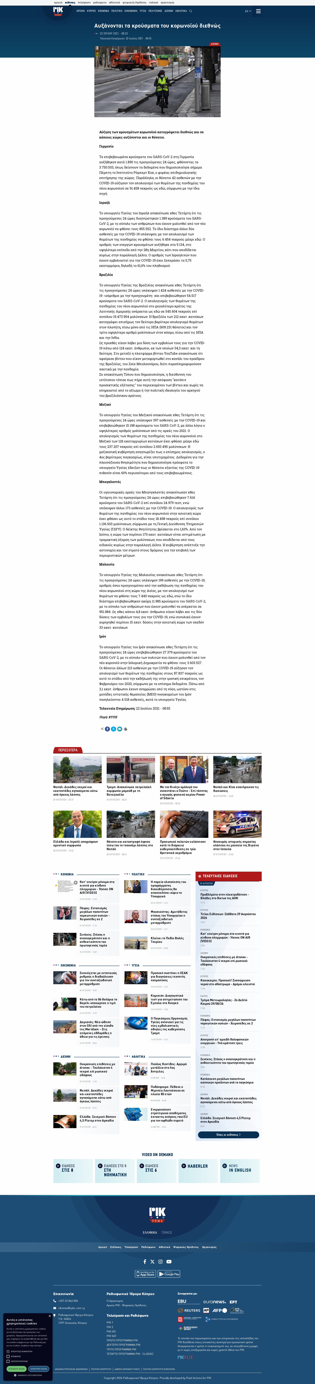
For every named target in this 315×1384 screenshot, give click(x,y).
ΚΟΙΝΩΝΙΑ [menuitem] (103, 11)
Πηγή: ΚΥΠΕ (108, 717)
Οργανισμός (209, 1247)
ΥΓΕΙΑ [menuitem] (143, 11)
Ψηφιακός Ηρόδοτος (186, 1247)
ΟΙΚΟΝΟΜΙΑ (68, 965)
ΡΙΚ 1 (110, 1322)
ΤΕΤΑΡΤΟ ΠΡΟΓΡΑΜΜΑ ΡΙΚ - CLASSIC (130, 1354)
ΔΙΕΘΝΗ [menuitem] (169, 11)
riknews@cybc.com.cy (71, 1308)
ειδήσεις (70, 2)
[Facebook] (145, 1262)
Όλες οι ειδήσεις (228, 1135)
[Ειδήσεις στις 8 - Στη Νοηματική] (115, 1171)
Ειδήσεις (115, 1247)
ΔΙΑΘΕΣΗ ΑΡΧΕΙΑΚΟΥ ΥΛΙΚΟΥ (127, 1369)
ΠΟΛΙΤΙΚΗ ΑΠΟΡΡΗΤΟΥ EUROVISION (159, 1369)
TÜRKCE (166, 1232)
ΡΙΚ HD (111, 1331)
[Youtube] (169, 1262)
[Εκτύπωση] (125, 729)
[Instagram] (160, 1262)
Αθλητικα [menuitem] (181, 11)
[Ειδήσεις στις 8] (73, 1171)
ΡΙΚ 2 (110, 1327)
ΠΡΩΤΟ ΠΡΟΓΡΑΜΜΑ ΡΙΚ (122, 1340)
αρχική (58, 2)
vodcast (153, 2)
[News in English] (240, 1171)
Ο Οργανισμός (115, 1301)
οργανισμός (167, 2)
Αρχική (102, 1247)
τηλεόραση (84, 2)
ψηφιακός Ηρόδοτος (135, 2)
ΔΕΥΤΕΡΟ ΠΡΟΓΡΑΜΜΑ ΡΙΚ (123, 1345)
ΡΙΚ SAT (111, 1336)
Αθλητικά (164, 1247)
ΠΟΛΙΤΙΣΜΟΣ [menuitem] (155, 11)
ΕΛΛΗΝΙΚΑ (150, 1232)
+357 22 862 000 (68, 1301)
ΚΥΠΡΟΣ (204, 890)
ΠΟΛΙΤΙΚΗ (138, 874)
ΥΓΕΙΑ (135, 965)
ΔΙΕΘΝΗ (214, 44)
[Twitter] (152, 1262)
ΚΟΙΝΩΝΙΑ (67, 874)
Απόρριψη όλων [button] (39, 1369)
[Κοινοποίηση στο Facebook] (107, 729)
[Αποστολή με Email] (119, 729)
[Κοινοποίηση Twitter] (113, 729)
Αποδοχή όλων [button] (16, 1369)
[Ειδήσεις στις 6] (157, 1171)
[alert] (27, 1347)
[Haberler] (198, 1171)
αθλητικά (114, 2)
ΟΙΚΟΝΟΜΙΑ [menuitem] (131, 11)
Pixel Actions (194, 1378)
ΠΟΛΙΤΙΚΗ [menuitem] (116, 11)
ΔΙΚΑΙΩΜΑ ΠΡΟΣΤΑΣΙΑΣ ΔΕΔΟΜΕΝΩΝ (71, 1369)
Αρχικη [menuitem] (80, 11)
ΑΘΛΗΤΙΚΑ (138, 1057)
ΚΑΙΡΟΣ (204, 996)
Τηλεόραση (131, 1247)
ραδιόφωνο (99, 2)
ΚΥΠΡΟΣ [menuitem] (91, 11)
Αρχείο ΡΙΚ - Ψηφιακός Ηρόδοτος (126, 1305)
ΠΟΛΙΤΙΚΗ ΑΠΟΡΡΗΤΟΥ (101, 1369)
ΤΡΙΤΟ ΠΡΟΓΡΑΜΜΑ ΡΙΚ (121, 1349)
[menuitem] (190, 11)
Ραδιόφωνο (148, 1247)
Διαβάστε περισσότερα (31, 1345)
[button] (8, 1351)
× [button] (49, 1316)
